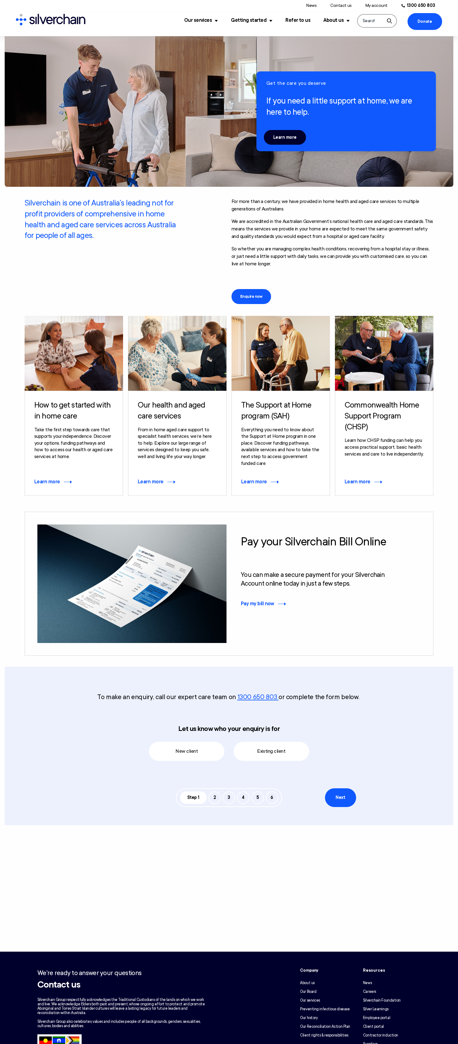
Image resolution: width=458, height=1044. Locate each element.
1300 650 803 (421, 5)
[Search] (389, 21)
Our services (198, 20)
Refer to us (297, 20)
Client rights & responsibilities (324, 1035)
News (311, 5)
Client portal (373, 1026)
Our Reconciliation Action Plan (325, 1026)
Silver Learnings (376, 1009)
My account (376, 5)
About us (333, 20)
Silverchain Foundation (382, 1000)
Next (340, 797)
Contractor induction (380, 1035)
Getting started (248, 20)
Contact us (340, 5)
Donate (424, 21)
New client (186, 751)
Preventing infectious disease (325, 1009)
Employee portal (376, 1017)
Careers (369, 991)
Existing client (271, 751)
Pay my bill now (257, 603)
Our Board (308, 991)
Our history (308, 1017)
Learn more (285, 137)
